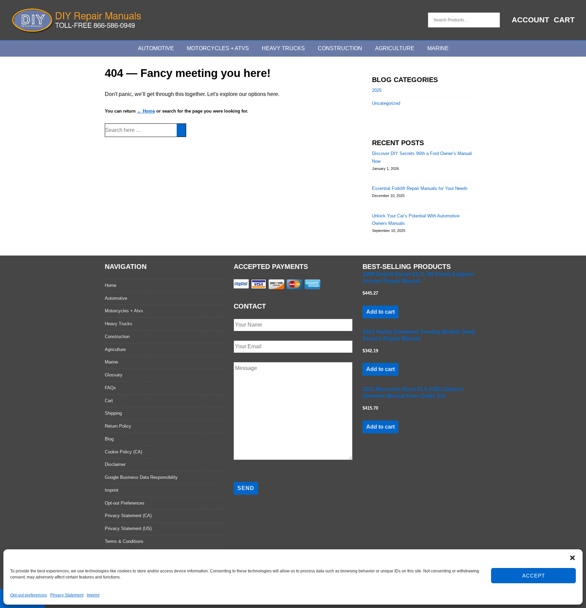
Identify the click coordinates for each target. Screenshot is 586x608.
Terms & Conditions (124, 541)
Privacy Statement (66, 595)
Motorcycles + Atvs (124, 310)
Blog (109, 439)
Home (110, 285)
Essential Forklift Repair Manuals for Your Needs (420, 188)
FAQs (110, 387)
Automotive (156, 48)
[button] (572, 557)
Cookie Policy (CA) (123, 451)
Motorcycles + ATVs (218, 48)
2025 (377, 90)
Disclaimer (115, 464)
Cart (564, 20)
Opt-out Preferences (124, 503)
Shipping (113, 413)
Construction (340, 48)
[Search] (181, 130)
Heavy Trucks (283, 48)
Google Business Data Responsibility (141, 477)
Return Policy (118, 426)
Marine (438, 48)
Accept (533, 575)
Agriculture (394, 48)
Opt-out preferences (28, 595)
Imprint (93, 595)
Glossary (113, 374)
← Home (146, 111)
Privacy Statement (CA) (128, 515)
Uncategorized (386, 103)
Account (530, 20)
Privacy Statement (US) (128, 528)
